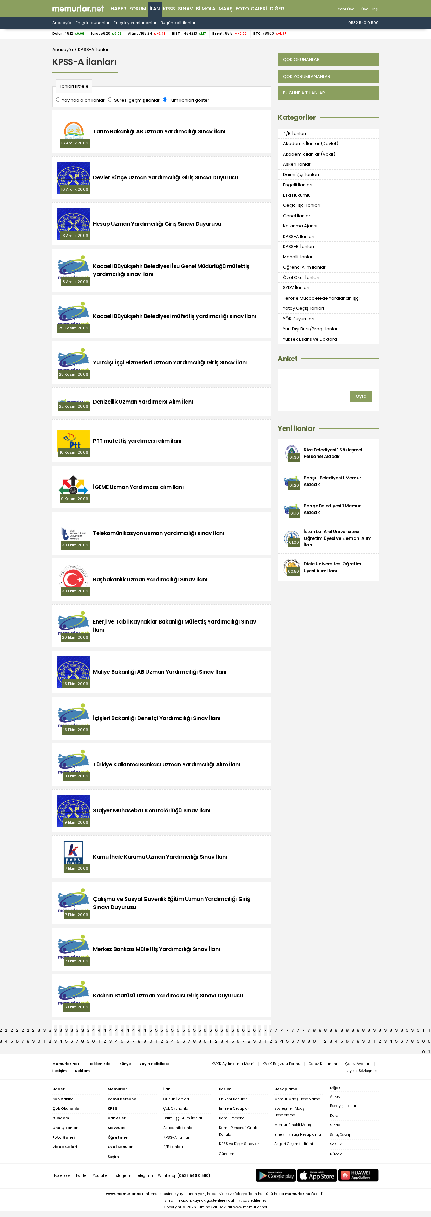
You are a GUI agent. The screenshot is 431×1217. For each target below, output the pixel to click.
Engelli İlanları (297, 185)
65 (232, 1031)
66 (238, 1031)
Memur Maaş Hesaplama (297, 1099)
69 (254, 1031)
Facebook (62, 1175)
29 (33, 1031)
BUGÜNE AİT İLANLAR (304, 93)
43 (110, 1031)
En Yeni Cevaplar (234, 1108)
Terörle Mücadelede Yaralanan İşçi (321, 298)
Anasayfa (61, 22)
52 (161, 1031)
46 (127, 1031)
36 (71, 1031)
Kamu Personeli (232, 1118)
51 (156, 1031)
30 (38, 1031)
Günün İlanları (176, 1099)
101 (429, 1031)
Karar (335, 1115)
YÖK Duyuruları (298, 318)
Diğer (277, 8)
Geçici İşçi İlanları (301, 205)
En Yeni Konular (233, 1099)
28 (28, 1031)
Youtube (100, 1175)
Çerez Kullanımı (323, 1064)
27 (22, 1031)
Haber (118, 8)
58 (194, 1031)
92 (379, 1031)
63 (221, 1031)
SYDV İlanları (296, 287)
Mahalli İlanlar (298, 257)
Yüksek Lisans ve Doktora (310, 339)
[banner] (78, 8)
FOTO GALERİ (251, 8)
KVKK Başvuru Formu (281, 1064)
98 (412, 1031)
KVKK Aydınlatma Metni (233, 1064)
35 (66, 1031)
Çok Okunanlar (176, 1108)
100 (423, 1031)
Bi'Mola (336, 1154)
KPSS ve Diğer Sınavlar (239, 1143)
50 (150, 1031)
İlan (155, 8)
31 (44, 1031)
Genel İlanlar (296, 216)
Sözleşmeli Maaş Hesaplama (289, 1112)
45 (122, 1031)
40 (93, 1031)
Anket (288, 359)
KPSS (169, 8)
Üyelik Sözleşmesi (363, 1070)
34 (60, 1031)
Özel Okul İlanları (301, 277)
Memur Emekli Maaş (292, 1124)
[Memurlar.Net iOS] (317, 1175)
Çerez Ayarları (357, 1064)
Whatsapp (184, 1175)
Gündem (226, 1153)
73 (276, 1031)
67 (243, 1031)
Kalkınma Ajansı (300, 226)
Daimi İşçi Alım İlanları (183, 1118)
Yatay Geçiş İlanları (303, 308)
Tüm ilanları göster (189, 100)
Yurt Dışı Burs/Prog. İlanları (311, 329)
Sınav (185, 8)
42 (104, 1031)
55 (178, 1031)
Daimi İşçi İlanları (301, 174)
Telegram (144, 1175)
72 (270, 1031)
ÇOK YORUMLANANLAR (306, 76)
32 (49, 1031)
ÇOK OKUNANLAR (301, 59)
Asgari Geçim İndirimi (293, 1143)
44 (116, 1031)
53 (167, 1031)
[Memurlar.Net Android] (276, 1175)
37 (77, 1031)
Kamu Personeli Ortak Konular (238, 1131)
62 (216, 1031)
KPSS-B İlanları (298, 246)
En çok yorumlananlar (135, 22)
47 (133, 1031)
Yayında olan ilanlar (83, 100)
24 (6, 1031)
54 (172, 1031)
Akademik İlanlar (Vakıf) (309, 154)
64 (227, 1031)
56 (183, 1031)
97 (407, 1031)
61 (210, 1031)
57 (189, 1031)
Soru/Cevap (340, 1134)
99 (418, 1031)
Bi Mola (206, 8)
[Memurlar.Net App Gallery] (358, 1175)
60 (205, 1031)
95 (396, 1031)
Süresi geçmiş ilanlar (137, 100)
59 (199, 1031)
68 (248, 1031)
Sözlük (336, 1144)
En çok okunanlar (92, 22)
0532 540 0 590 (363, 22)
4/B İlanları (294, 133)
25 (11, 1031)
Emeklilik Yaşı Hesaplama (297, 1134)
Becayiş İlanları (343, 1105)
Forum (137, 8)
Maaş (226, 8)
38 (82, 1031)
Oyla (361, 396)
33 (55, 1031)
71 (265, 1031)
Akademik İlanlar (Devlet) (310, 143)
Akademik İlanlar (178, 1127)
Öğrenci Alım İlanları (305, 267)
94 (390, 1031)
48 (139, 1031)
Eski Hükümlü (297, 195)
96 (401, 1031)
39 (88, 1031)
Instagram (121, 1175)
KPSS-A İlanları (94, 49)
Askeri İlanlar (297, 164)
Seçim (113, 1156)
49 (144, 1031)
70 (259, 1031)
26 (17, 1031)
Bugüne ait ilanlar (178, 22)
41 (99, 1031)
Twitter (82, 1175)
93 (385, 1031)
